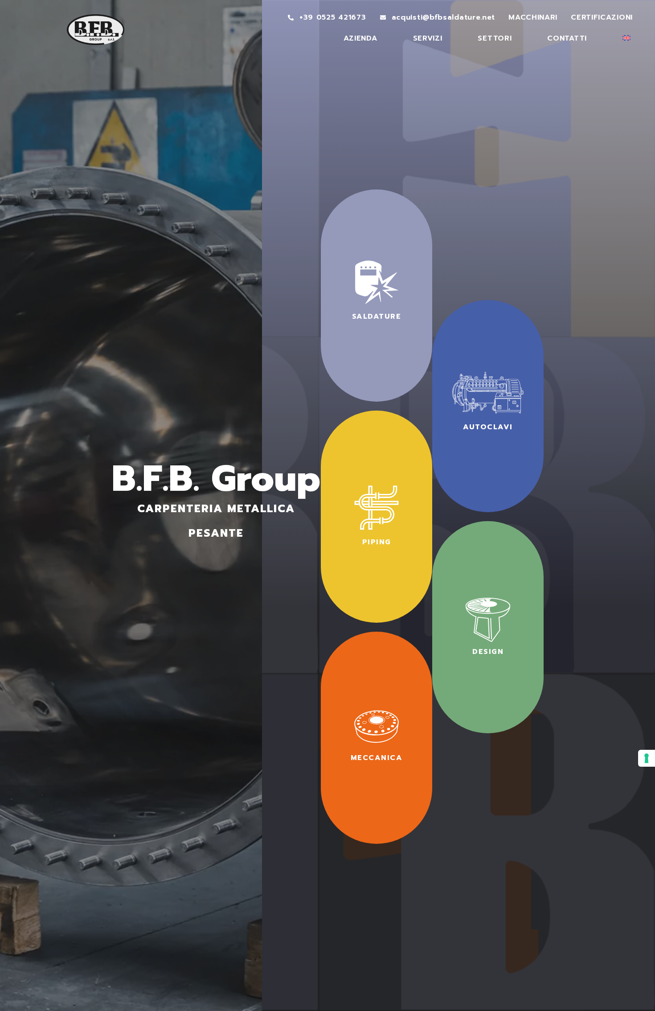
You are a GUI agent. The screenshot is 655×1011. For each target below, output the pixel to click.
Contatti (567, 38)
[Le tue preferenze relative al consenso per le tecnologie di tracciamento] (646, 758)
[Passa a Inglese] (626, 38)
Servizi (427, 38)
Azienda (360, 38)
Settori (495, 38)
